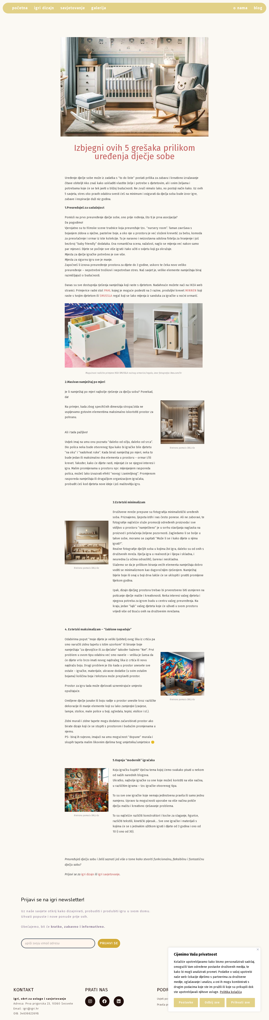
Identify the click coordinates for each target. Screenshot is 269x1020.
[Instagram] (90, 1001)
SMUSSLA (106, 296)
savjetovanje (72, 8)
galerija (98, 8)
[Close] (258, 949)
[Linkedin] (119, 1001)
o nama (240, 8)
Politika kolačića (231, 992)
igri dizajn (44, 8)
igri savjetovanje (109, 874)
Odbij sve (212, 1002)
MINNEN (190, 290)
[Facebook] (104, 1001)
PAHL (107, 290)
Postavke (186, 1002)
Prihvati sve (240, 1002)
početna (20, 8)
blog (258, 8)
